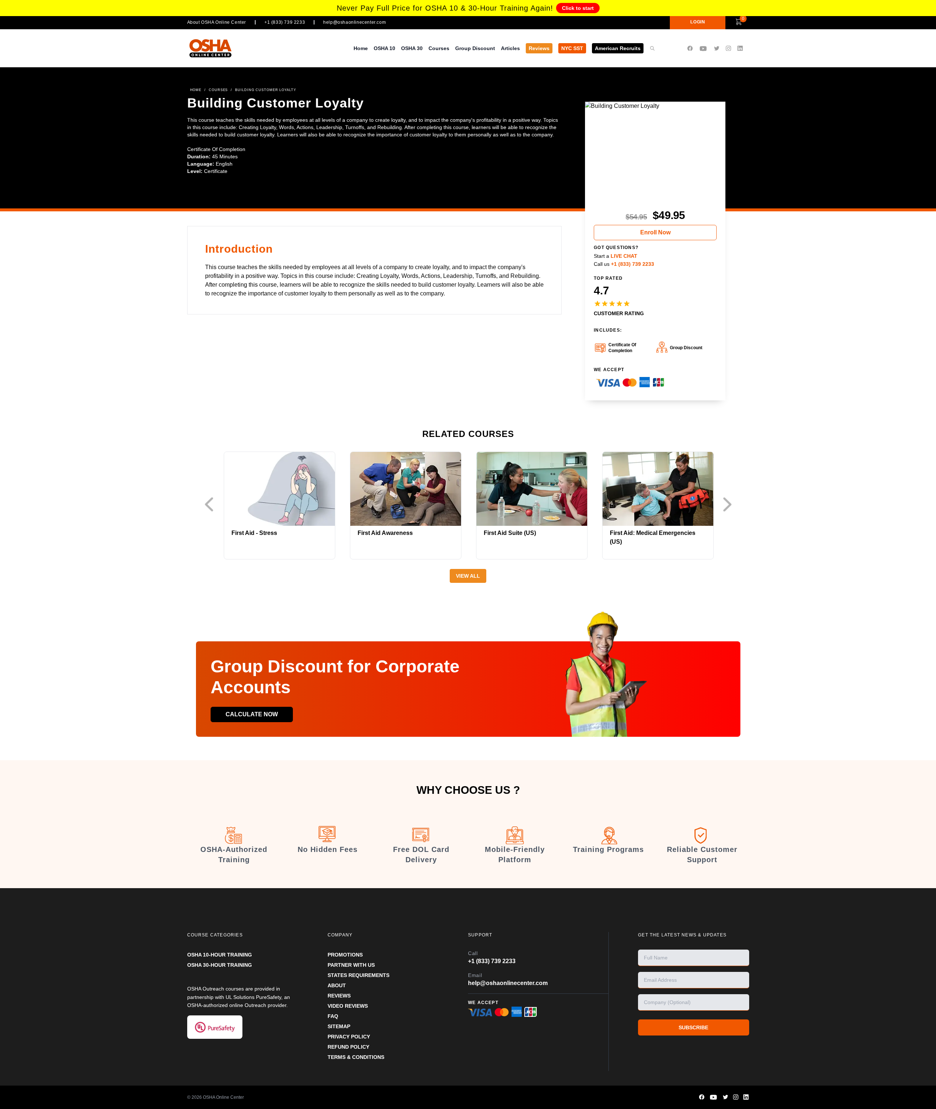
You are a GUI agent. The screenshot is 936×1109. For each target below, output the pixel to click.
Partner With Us (351, 965)
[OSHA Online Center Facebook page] (690, 48)
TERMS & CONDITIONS (356, 1057)
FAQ (333, 1016)
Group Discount (475, 48)
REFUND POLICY (348, 1047)
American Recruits (618, 48)
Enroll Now (655, 232)
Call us (624, 264)
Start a (615, 256)
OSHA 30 (412, 48)
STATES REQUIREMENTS (358, 975)
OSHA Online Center (223, 1097)
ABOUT (337, 985)
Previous (211, 504)
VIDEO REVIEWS (348, 1006)
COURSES (218, 90)
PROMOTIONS (345, 955)
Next (729, 504)
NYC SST (572, 48)
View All (468, 576)
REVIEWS (339, 996)
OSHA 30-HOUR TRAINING (219, 965)
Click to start (578, 8)
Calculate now (252, 714)
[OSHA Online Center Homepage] (210, 48)
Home (361, 48)
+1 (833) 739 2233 (284, 22)
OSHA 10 (384, 48)
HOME (196, 90)
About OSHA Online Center (216, 22)
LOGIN (697, 21)
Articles (510, 48)
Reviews (539, 48)
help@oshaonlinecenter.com (354, 22)
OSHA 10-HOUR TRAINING (219, 955)
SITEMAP (339, 1026)
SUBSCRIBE (693, 1027)
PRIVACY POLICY (349, 1037)
